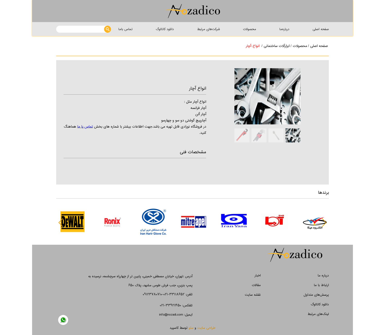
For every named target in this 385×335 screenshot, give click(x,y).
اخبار (258, 275)
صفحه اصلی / (318, 46)
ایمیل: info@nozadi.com (175, 315)
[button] (61, 222)
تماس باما (125, 29)
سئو (191, 328)
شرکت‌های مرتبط (208, 29)
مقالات (256, 285)
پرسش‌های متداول (316, 295)
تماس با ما (85, 127)
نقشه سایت (253, 295)
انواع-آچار (252, 46)
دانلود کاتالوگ (165, 29)
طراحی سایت (206, 328)
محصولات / (299, 46)
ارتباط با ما (321, 285)
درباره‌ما (284, 29)
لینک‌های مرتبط (318, 314)
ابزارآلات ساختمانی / (275, 46)
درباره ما (323, 275)
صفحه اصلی (321, 29)
